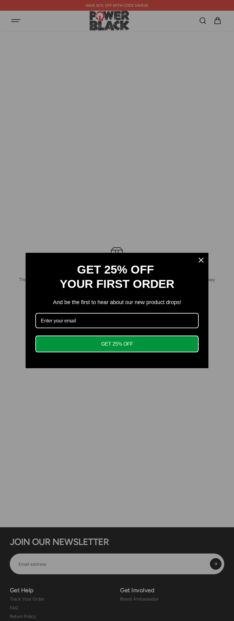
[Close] (201, 260)
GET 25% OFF (117, 344)
